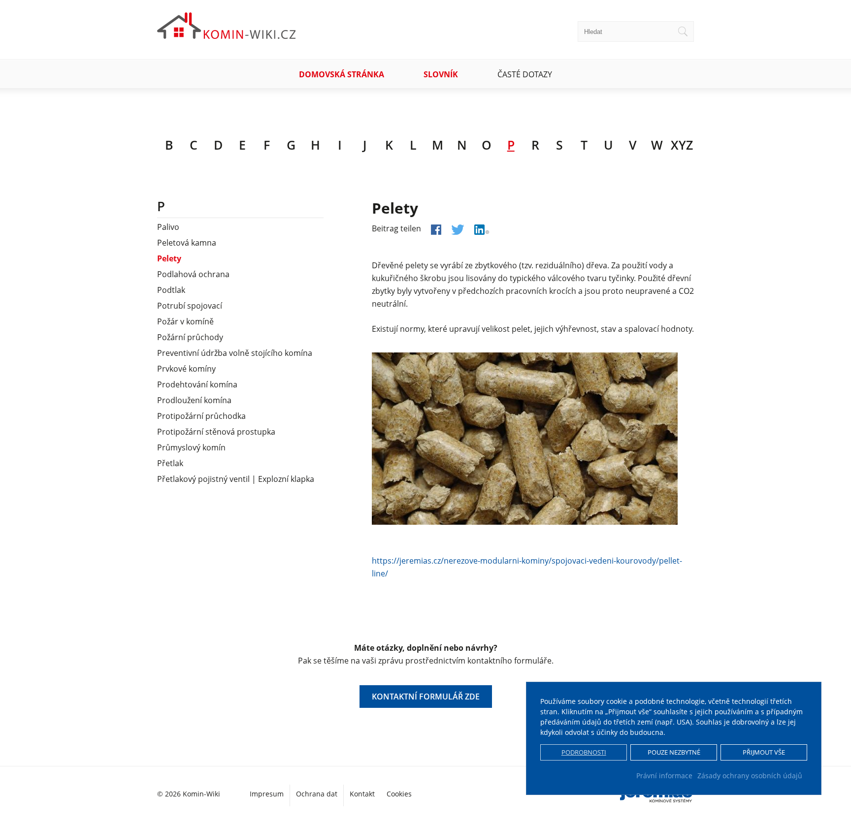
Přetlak (170, 463)
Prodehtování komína (197, 384)
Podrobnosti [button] (583, 752)
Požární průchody (190, 337)
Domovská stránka (341, 74)
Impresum (267, 793)
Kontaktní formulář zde (426, 696)
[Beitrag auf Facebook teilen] (436, 229)
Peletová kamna (186, 242)
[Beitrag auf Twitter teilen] (457, 229)
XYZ (682, 144)
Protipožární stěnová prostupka (216, 431)
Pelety (169, 258)
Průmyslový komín (191, 447)
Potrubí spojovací (189, 305)
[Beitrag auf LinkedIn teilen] (481, 229)
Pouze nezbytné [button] (674, 752)
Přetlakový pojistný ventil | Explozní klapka (235, 479)
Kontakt (362, 793)
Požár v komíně (185, 321)
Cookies (399, 793)
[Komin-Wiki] (226, 35)
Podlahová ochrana (193, 274)
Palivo (168, 227)
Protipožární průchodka (201, 416)
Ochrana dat (316, 793)
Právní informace (664, 775)
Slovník (441, 74)
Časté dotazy (524, 74)
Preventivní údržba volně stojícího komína (234, 353)
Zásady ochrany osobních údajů (749, 775)
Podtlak (171, 290)
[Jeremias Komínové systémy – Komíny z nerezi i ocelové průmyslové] (657, 798)
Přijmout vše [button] (764, 752)
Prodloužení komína (194, 400)
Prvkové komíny (186, 368)
